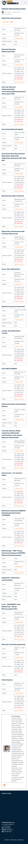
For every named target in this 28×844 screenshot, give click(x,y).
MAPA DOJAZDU (19, 82)
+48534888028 (19, 107)
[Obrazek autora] (3, 12)
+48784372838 (19, 142)
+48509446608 (19, 419)
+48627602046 (19, 528)
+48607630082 (19, 450)
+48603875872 (19, 173)
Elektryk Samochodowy (7, 14)
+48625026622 (19, 693)
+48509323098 (19, 247)
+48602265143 (19, 38)
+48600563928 (19, 657)
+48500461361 (19, 488)
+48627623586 (19, 64)
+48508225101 (19, 566)
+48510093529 (19, 382)
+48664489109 (19, 622)
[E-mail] (4, 785)
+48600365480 (19, 319)
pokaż (11, 22)
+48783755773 (19, 284)
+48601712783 (19, 346)
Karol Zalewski (8, 12)
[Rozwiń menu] (25, 3)
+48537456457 (19, 209)
